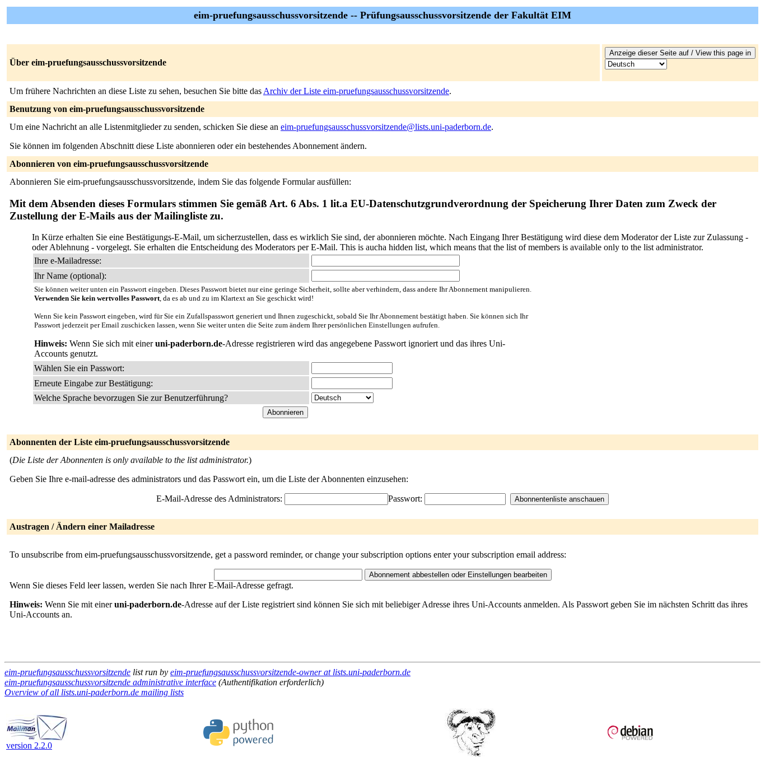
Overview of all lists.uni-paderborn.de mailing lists (94, 692)
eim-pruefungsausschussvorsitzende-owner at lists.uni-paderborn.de (290, 672)
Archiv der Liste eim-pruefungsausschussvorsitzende (356, 91)
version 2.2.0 (29, 745)
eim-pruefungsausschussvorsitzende (67, 672)
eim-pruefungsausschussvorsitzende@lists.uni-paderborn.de (386, 127)
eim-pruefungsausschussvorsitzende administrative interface (110, 682)
